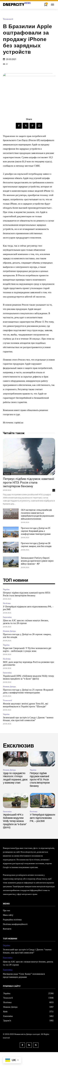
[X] (26, 126)
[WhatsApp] (39, 126)
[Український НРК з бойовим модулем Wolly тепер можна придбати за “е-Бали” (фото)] (15, 800)
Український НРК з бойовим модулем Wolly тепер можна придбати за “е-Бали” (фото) (14, 821)
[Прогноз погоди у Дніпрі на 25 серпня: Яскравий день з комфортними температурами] (11, 532)
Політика (7, 603)
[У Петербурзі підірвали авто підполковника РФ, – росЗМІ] (42, 800)
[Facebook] (19, 126)
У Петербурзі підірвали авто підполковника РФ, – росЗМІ (42, 817)
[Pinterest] (32, 126)
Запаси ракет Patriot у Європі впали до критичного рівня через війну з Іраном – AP (37, 561)
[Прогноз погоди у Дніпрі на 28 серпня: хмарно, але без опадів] (11, 547)
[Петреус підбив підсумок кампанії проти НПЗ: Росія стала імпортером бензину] (29, 456)
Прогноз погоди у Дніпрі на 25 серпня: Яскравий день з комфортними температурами (36, 531)
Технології (8, 19)
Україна (7, 474)
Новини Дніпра (9, 631)
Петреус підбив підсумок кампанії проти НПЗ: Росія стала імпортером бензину (28, 482)
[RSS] (29, 1045)
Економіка (7, 617)
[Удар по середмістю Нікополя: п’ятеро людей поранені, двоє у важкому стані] (15, 758)
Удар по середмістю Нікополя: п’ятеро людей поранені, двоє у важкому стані (15, 778)
